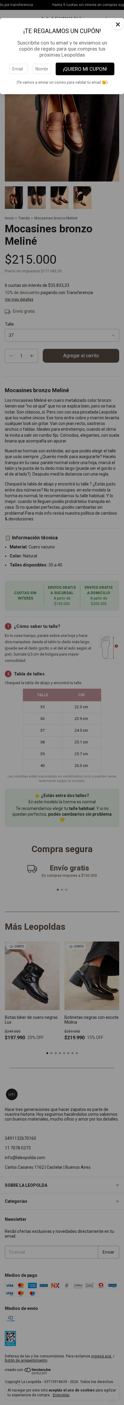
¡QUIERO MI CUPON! (85, 69)
